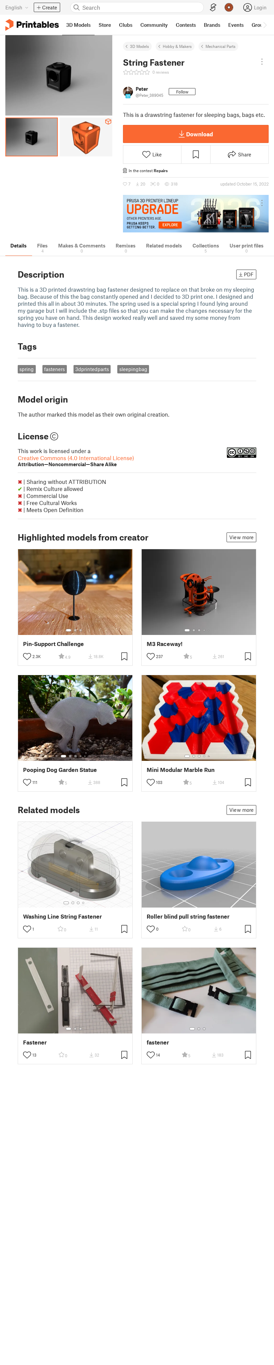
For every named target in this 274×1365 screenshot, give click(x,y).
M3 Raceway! (164, 644)
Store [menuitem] (105, 25)
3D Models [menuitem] (78, 25)
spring (26, 369)
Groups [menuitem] (260, 25)
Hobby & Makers (177, 46)
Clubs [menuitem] (125, 25)
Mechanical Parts (221, 46)
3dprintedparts (92, 369)
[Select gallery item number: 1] (68, 630)
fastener (158, 1042)
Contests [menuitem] (186, 25)
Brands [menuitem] (212, 25)
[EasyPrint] (213, 7)
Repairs (161, 170)
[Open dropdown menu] (262, 62)
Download (199, 134)
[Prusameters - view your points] (229, 7)
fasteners (54, 369)
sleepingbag (133, 369)
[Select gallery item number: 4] (204, 630)
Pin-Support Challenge (53, 644)
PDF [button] (249, 274)
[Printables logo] (32, 25)
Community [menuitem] (154, 25)
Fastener (35, 1042)
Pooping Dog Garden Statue (60, 770)
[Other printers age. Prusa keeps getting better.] (196, 214)
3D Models (139, 46)
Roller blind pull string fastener (188, 916)
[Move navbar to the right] (264, 25)
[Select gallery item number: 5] (209, 630)
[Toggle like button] (27, 656)
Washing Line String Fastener (62, 916)
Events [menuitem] (236, 25)
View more (241, 537)
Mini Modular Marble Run (181, 770)
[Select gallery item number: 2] (75, 630)
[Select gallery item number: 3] (80, 630)
